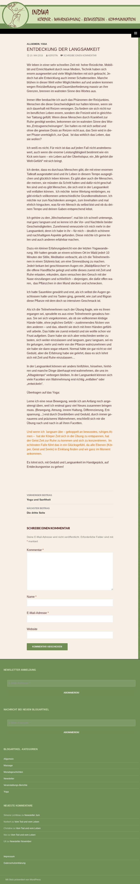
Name (31, 596)
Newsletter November (20, 841)
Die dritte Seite (38, 510)
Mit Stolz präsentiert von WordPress (23, 879)
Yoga (44, 44)
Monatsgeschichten (13, 772)
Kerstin (53, 55)
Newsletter (9, 778)
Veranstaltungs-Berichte (15, 785)
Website (32, 629)
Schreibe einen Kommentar (80, 55)
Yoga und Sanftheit (39, 497)
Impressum (9, 856)
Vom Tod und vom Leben (27, 821)
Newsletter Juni (32, 815)
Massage (8, 765)
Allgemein (33, 44)
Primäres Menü (135, 33)
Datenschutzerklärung (15, 863)
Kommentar (35, 549)
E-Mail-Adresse (38, 612)
